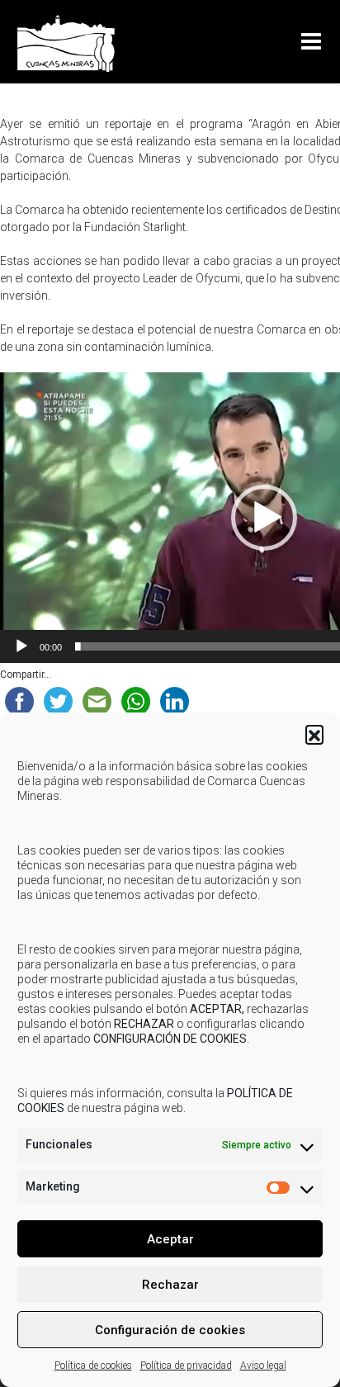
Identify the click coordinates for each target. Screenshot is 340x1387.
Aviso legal (263, 1365)
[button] (314, 734)
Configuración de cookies (170, 1330)
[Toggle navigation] (314, 42)
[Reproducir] (21, 646)
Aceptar (170, 1239)
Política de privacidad (186, 1365)
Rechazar (170, 1284)
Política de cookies (93, 1365)
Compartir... (25, 674)
